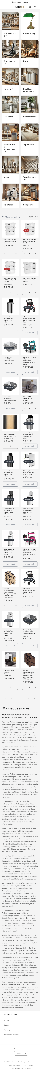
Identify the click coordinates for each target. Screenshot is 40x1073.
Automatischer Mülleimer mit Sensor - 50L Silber (28, 435)
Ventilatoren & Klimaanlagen (10, 147)
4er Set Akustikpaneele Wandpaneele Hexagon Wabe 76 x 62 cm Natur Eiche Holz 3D (10, 593)
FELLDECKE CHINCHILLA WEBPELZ (27, 398)
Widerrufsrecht (31, 1062)
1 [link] (5, 698)
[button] (4, 7)
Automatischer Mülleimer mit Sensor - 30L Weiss (28, 511)
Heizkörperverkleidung (29, 90)
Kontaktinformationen (17, 1068)
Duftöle (26, 61)
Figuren (7, 89)
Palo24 (11, 1062)
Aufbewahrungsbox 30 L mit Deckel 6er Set (10, 241)
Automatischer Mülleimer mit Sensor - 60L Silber (9, 319)
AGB (25, 1065)
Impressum (28, 1068)
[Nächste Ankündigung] (36, 2)
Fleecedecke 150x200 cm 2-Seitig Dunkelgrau (10, 398)
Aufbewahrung (10, 34)
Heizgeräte (28, 205)
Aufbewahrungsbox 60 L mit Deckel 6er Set (10, 279)
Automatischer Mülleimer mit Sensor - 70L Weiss (9, 632)
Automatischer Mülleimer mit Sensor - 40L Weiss (9, 551)
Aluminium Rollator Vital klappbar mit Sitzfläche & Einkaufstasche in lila (29, 552)
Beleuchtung (29, 33)
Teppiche (27, 144)
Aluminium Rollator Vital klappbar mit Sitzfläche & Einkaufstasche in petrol (29, 360)
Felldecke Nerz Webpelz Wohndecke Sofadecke (9, 673)
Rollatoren (8, 205)
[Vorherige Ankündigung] (4, 2)
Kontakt (6, 1020)
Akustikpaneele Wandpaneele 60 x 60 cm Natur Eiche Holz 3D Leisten (10, 435)
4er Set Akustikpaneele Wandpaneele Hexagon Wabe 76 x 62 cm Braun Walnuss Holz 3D (29, 675)
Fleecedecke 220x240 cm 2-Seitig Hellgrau (9, 358)
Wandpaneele (29, 177)
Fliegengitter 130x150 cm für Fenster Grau (28, 472)
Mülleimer (8, 117)
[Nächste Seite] (34, 698)
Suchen (6, 1025)
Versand (30, 1065)
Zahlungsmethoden (10, 1030)
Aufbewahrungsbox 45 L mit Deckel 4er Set (29, 279)
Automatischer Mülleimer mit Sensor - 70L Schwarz (9, 473)
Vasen (6, 177)
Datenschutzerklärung (15, 1065)
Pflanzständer (29, 117)
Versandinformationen (11, 1035)
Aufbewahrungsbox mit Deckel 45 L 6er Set (29, 241)
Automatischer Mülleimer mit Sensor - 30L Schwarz (9, 511)
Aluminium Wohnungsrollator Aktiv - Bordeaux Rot (29, 319)
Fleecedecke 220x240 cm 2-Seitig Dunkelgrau (29, 631)
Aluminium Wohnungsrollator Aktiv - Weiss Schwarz (29, 591)
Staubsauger (10, 61)
